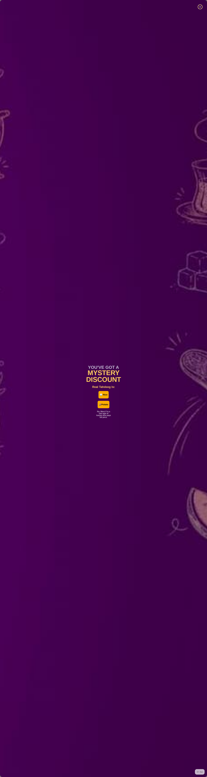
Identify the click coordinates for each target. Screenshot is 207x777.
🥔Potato (103, 404)
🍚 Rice (103, 395)
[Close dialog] (200, 7)
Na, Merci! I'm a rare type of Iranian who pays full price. (103, 411)
